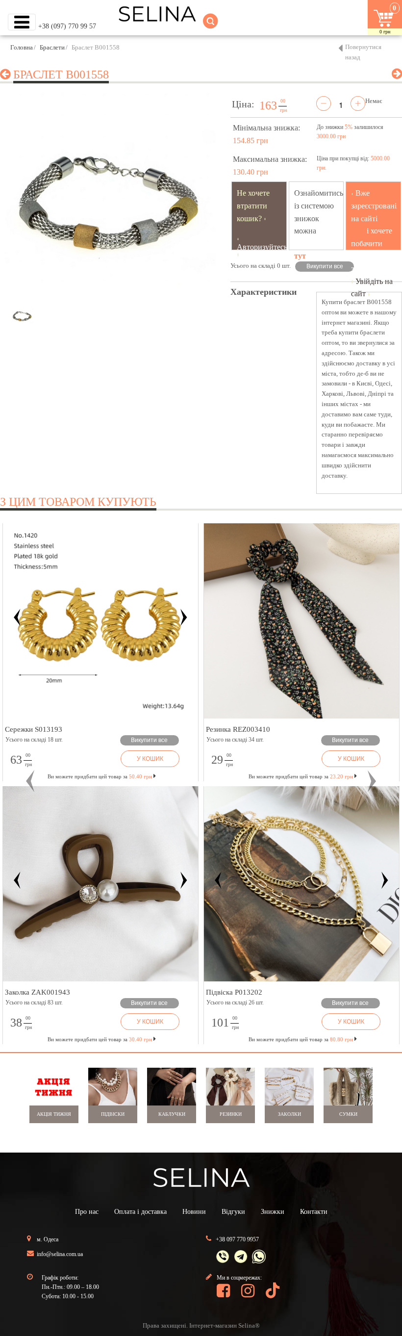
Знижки (272, 1211)
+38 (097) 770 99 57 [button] (67, 26)
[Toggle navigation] (22, 22)
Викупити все (324, 266)
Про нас (87, 1211)
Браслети (52, 47)
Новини (194, 1211)
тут (300, 256)
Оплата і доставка (140, 1211)
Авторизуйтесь (262, 247)
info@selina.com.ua (60, 1254)
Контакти (313, 1211)
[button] (30, 781)
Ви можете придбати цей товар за (100, 776)
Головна (21, 47)
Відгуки (233, 1211)
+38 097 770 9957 (237, 1239)
